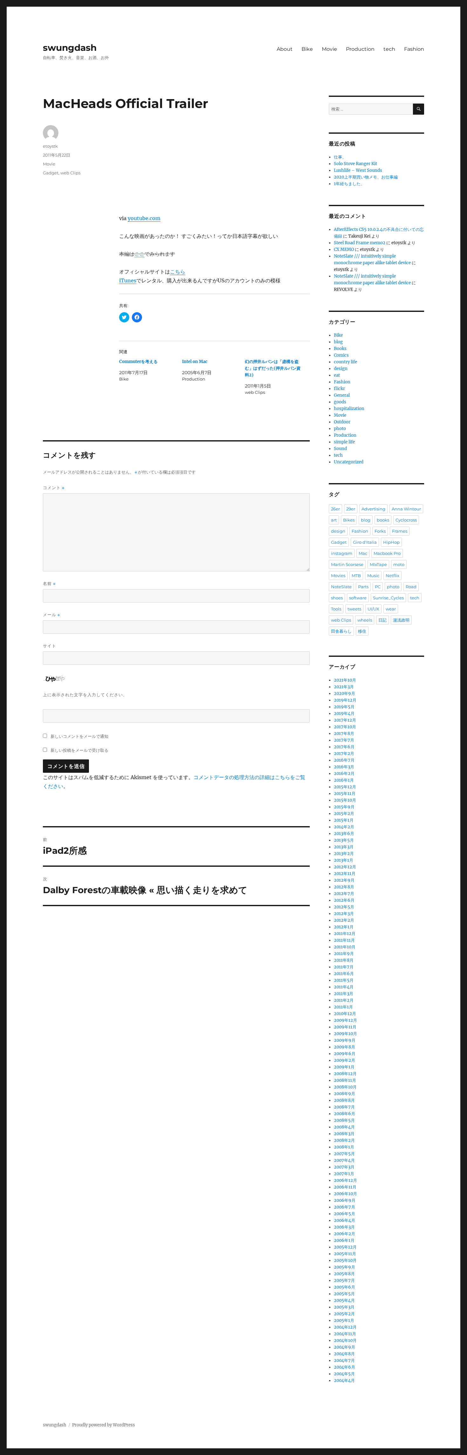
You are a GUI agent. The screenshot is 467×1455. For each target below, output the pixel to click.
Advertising (373, 508)
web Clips (70, 172)
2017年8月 (344, 733)
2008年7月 (344, 1107)
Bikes (349, 519)
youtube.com (144, 218)
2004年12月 (345, 1327)
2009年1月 (344, 1067)
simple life (344, 442)
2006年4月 (344, 1220)
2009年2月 (344, 1060)
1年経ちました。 (349, 183)
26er (335, 508)
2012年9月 (344, 880)
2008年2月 (344, 1140)
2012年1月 (344, 927)
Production (360, 49)
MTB (356, 575)
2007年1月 (344, 1173)
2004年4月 (344, 1380)
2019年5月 (344, 707)
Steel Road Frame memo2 (359, 243)
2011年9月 (344, 953)
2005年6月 (344, 1287)
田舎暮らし (341, 631)
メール (51, 614)
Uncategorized (348, 462)
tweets (354, 608)
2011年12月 (344, 933)
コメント (53, 487)
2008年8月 (344, 1100)
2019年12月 (345, 700)
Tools (336, 608)
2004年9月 (344, 1347)
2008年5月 (344, 1120)
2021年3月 (344, 687)
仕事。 (340, 157)
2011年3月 (343, 993)
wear (391, 608)
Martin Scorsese (347, 564)
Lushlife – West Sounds (358, 170)
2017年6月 (344, 747)
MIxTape (378, 564)
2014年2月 (344, 827)
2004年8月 (344, 1354)
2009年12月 (345, 1020)
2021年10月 (345, 680)
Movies (338, 575)
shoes (337, 597)
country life (345, 362)
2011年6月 (344, 973)
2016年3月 (344, 767)
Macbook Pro (387, 553)
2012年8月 (344, 887)
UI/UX (373, 608)
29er (350, 508)
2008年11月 (345, 1080)
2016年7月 (344, 760)
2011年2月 (344, 1000)
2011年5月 (344, 980)
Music (373, 575)
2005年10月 (345, 1260)
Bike (307, 49)
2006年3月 (344, 1227)
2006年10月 (345, 1193)
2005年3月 (344, 1307)
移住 (362, 631)
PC (378, 586)
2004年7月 (344, 1360)
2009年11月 (345, 1027)
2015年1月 (344, 820)
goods (340, 402)
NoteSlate (341, 586)
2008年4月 (344, 1127)
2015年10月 (345, 800)
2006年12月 (345, 1180)
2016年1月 (344, 780)
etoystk (50, 146)
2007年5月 (344, 1153)
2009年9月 (344, 1040)
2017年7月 (344, 740)
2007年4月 (344, 1160)
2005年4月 (344, 1300)
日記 (382, 620)
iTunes (127, 280)
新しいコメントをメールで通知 (79, 736)
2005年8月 (344, 1273)
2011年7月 (344, 967)
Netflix (392, 575)
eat (337, 375)
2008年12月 (345, 1073)
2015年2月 (344, 813)
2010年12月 (345, 1013)
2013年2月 (344, 853)
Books (340, 348)
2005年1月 (344, 1320)
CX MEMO (344, 249)
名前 (49, 583)
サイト (49, 645)
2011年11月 (344, 940)
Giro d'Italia (365, 542)
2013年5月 (344, 840)
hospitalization (349, 408)
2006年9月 (344, 1200)
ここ (139, 254)
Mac (363, 553)
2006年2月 (344, 1233)
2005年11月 (345, 1253)
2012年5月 (344, 907)
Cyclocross (406, 519)
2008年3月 (344, 1133)
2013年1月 (343, 860)
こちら (177, 271)
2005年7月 (344, 1280)
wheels (364, 620)
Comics (341, 355)
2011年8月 (344, 960)
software (358, 597)
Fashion (414, 49)
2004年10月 (345, 1340)
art (334, 519)
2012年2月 (344, 920)
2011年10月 (344, 947)
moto (398, 564)
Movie (329, 49)
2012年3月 (344, 913)
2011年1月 (343, 1007)
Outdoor (342, 422)
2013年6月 (344, 833)
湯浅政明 (401, 620)
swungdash (70, 47)
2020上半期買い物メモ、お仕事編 (366, 177)
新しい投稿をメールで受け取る (79, 750)
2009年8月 (344, 1047)
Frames (399, 531)
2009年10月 (345, 1033)
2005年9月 (344, 1267)
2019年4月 (344, 713)
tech (389, 49)
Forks (380, 531)
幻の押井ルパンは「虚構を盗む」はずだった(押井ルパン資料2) (273, 368)
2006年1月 (344, 1240)
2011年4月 (344, 987)
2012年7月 (344, 893)
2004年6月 (344, 1367)
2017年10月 (345, 727)
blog (338, 342)
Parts (363, 586)
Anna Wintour (406, 508)
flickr (339, 388)
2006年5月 (344, 1213)
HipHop (391, 542)
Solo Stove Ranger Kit (355, 163)
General (342, 395)
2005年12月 (345, 1247)
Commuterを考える (138, 361)
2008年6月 (344, 1113)
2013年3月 (344, 847)
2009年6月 (344, 1053)
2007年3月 (344, 1167)
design (341, 368)
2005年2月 (344, 1314)
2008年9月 (344, 1093)
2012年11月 (344, 873)
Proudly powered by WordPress (103, 1425)
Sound (340, 448)
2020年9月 (344, 693)
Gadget (50, 172)
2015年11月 (344, 793)
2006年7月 (344, 1207)
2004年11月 (345, 1334)
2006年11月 (345, 1187)
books (383, 519)
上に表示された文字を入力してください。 (85, 694)
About (285, 49)
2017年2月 (344, 753)
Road (411, 586)
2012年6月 (344, 900)
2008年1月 (344, 1147)
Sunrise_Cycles (388, 597)
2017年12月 (345, 720)
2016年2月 (344, 773)
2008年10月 (345, 1087)
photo (340, 428)
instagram (341, 553)
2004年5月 (344, 1374)
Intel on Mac (194, 361)
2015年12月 (345, 787)
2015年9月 (344, 807)
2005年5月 (344, 1294)
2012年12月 (345, 867)
